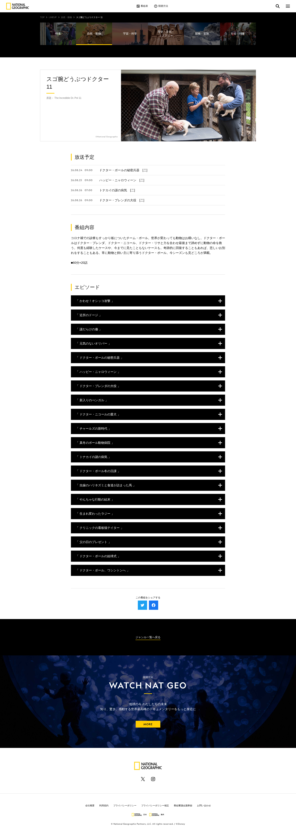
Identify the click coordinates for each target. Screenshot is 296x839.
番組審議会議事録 (183, 805)
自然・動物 (66, 17)
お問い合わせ (204, 805)
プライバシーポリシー (124, 805)
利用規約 (104, 805)
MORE (148, 724)
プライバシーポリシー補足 (155, 805)
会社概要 (90, 805)
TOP (42, 17)
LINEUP (53, 17)
